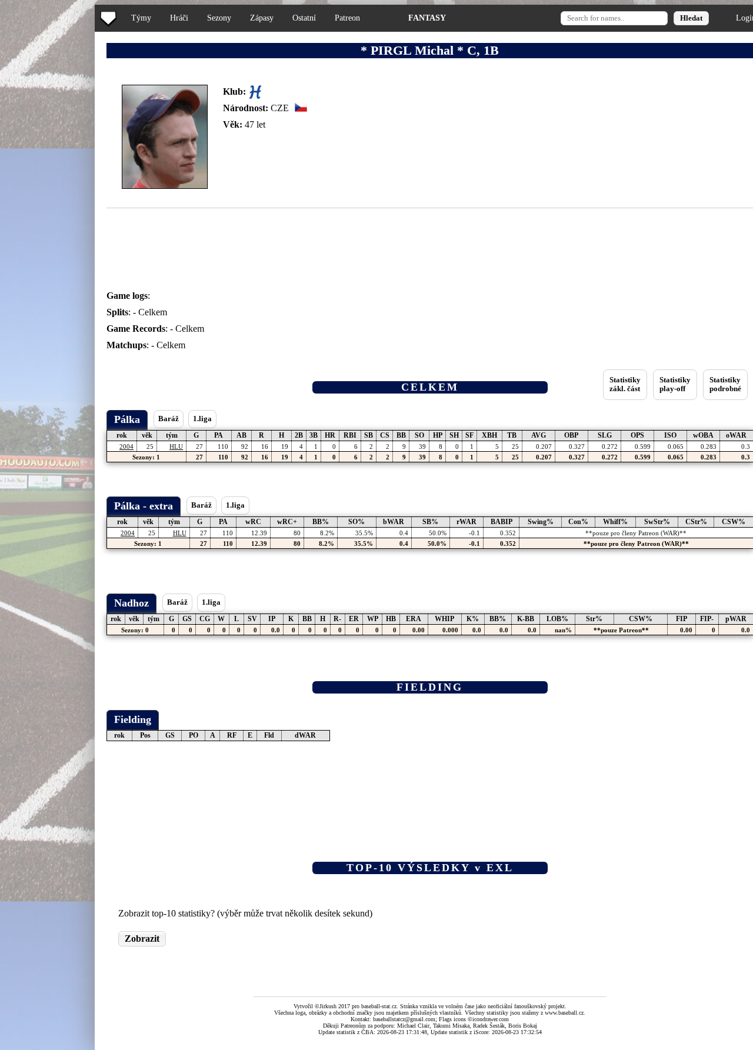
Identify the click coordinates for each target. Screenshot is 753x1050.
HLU (176, 446)
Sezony (219, 17)
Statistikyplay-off (675, 384)
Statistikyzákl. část (625, 384)
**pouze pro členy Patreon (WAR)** (636, 532)
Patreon (347, 17)
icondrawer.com (490, 1019)
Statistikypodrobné (725, 384)
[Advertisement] (49, 235)
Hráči (179, 17)
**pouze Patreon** (621, 630)
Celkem (152, 312)
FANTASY (427, 17)
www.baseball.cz (564, 1012)
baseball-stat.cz (379, 1006)
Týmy (141, 17)
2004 (126, 446)
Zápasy (262, 17)
